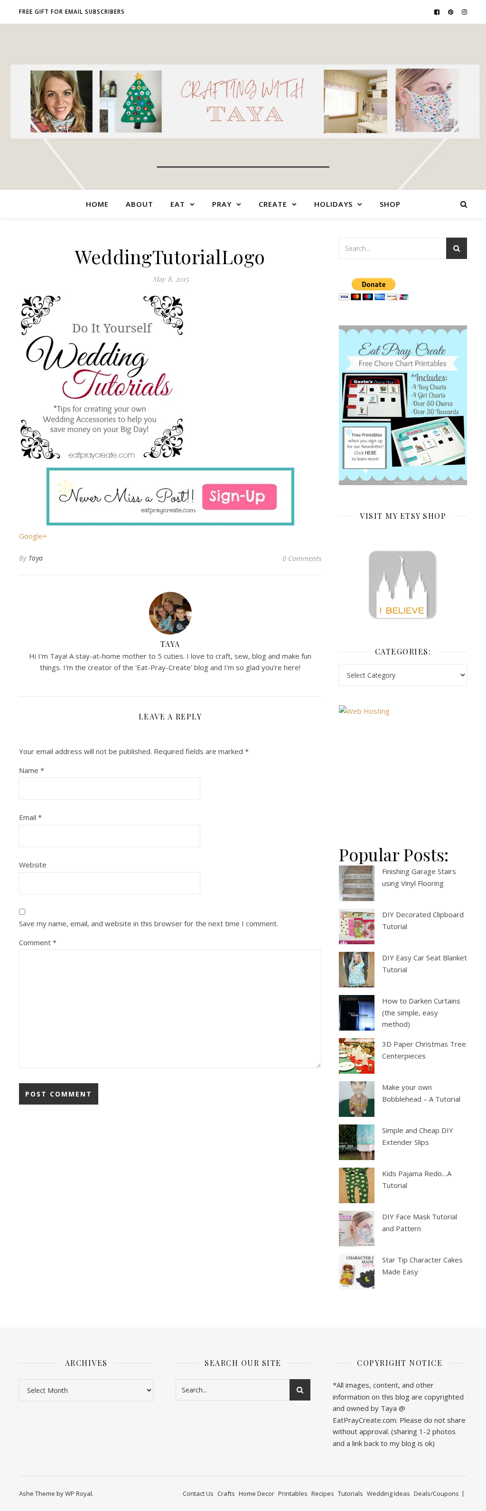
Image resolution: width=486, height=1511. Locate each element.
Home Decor (256, 1493)
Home (97, 204)
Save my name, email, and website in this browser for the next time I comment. (148, 923)
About (139, 204)
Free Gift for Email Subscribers (72, 12)
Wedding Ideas (388, 1493)
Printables (293, 1493)
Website (33, 864)
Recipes (322, 1493)
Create (273, 204)
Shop (390, 204)
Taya (35, 557)
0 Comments (301, 558)
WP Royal (78, 1493)
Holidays (333, 204)
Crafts (226, 1493)
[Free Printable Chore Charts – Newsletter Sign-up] (403, 405)
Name (31, 770)
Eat (177, 204)
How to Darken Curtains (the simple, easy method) (421, 1012)
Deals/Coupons (436, 1493)
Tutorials (350, 1493)
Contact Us (198, 1493)
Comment (37, 942)
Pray (222, 204)
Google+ (33, 536)
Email (30, 817)
